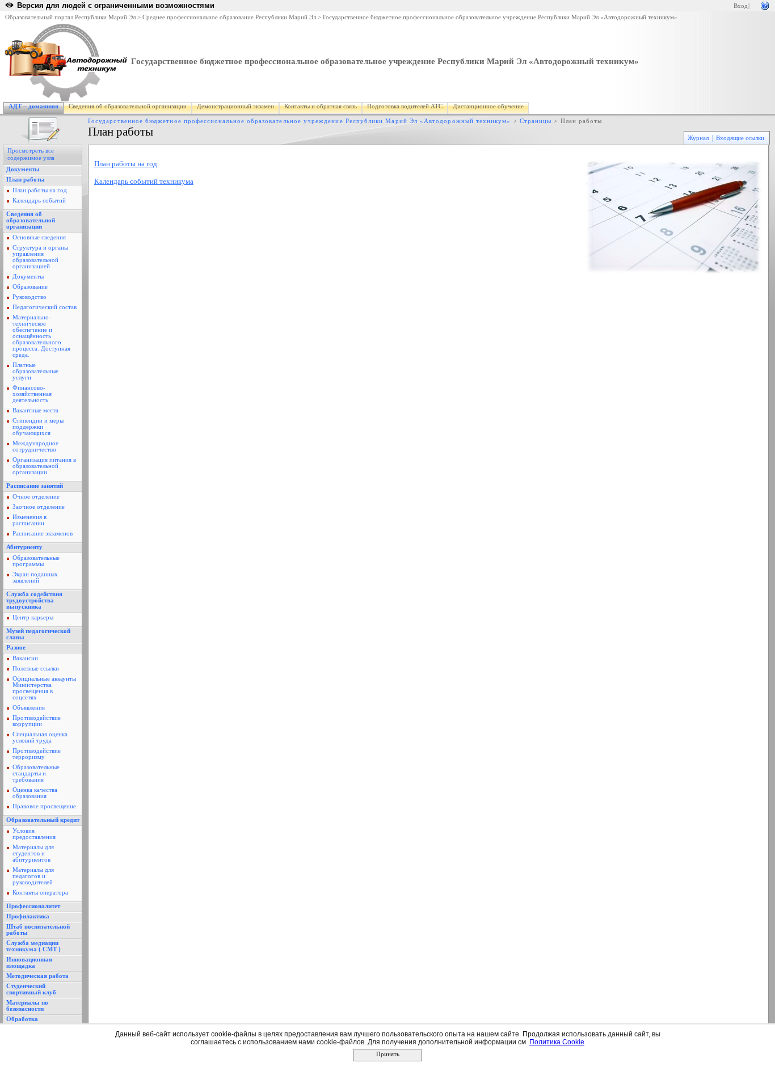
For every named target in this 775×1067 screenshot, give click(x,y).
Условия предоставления (34, 834)
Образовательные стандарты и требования (36, 773)
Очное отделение (36, 497)
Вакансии (25, 658)
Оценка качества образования (34, 793)
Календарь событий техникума (143, 181)
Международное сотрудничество (35, 446)
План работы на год (39, 190)
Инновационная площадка (29, 962)
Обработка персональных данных (38, 1022)
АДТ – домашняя (33, 106)
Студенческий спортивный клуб (31, 989)
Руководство (29, 297)
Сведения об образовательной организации (128, 106)
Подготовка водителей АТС (405, 106)
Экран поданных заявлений (35, 577)
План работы (25, 179)
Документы (23, 169)
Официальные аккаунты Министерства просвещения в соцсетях (44, 688)
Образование (30, 287)
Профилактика (27, 916)
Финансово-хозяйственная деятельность (32, 394)
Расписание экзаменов (42, 533)
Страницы (536, 121)
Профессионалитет (33, 906)
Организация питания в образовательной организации (44, 466)
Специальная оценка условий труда (40, 737)
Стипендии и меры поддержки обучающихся (38, 426)
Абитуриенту (24, 547)
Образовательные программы (36, 561)
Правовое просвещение (44, 806)
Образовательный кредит (42, 820)
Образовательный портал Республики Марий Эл (70, 17)
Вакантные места (35, 410)
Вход (741, 6)
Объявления (28, 708)
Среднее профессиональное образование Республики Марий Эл (229, 17)
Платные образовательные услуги (35, 371)
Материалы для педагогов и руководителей (33, 876)
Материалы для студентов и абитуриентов (33, 853)
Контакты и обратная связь (320, 106)
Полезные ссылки (35, 668)
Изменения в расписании (29, 520)
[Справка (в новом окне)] (764, 5)
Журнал (698, 138)
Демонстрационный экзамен (235, 106)
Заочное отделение (38, 507)
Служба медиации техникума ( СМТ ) (33, 946)
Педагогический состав (44, 307)
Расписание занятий (34, 486)
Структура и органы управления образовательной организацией (40, 256)
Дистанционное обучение (488, 106)
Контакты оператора (40, 892)
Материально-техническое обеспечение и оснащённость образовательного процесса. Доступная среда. (41, 336)
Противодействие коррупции (36, 721)
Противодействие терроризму (36, 754)
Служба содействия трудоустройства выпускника (34, 600)
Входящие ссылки (740, 138)
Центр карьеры (32, 617)
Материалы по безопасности (27, 1005)
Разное (16, 647)
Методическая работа (37, 976)
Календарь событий (39, 200)
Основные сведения (39, 237)
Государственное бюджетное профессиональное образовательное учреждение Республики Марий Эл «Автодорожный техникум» (500, 17)
